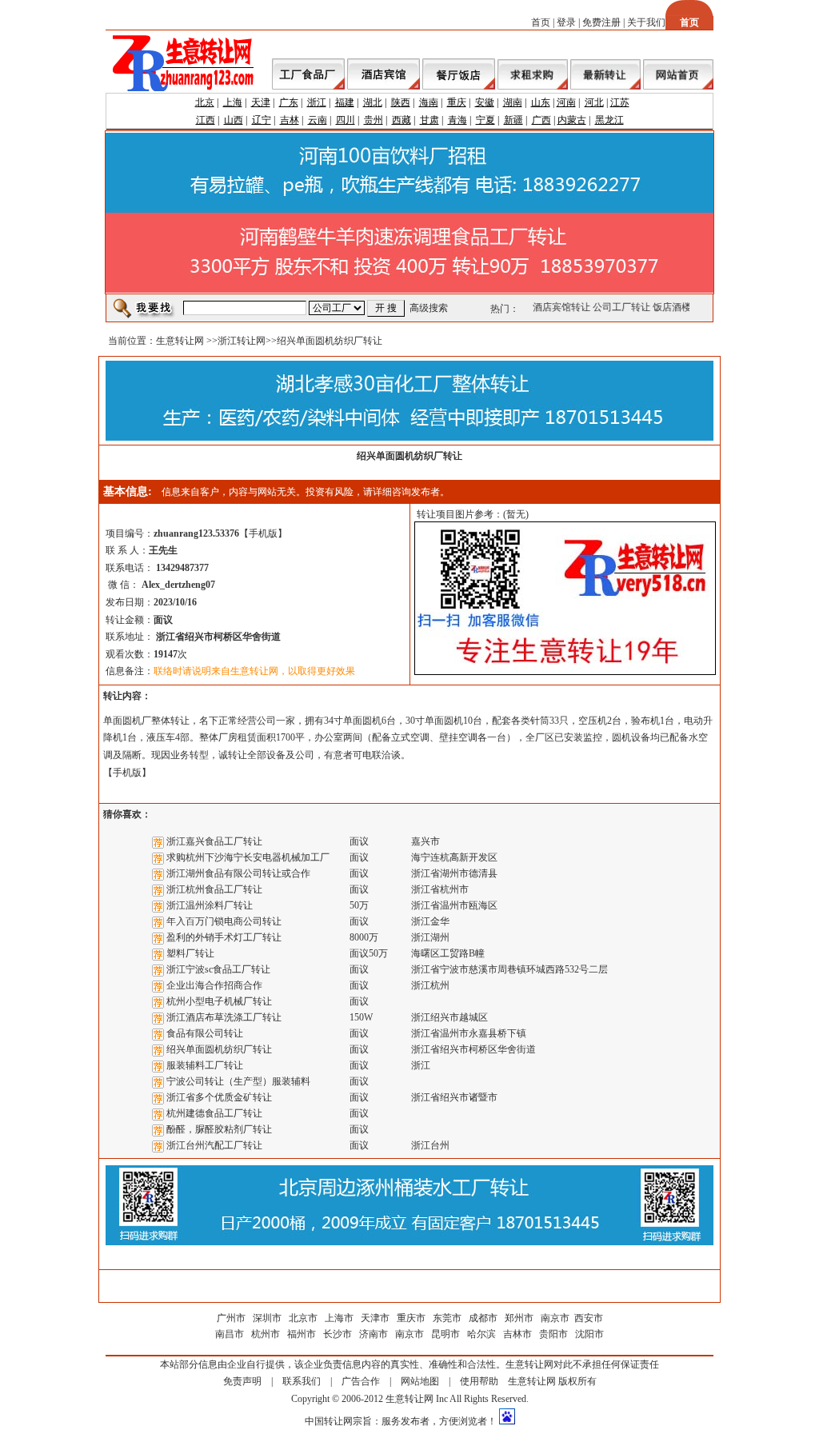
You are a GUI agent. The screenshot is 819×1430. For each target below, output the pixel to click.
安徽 (484, 102)
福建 (344, 102)
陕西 (400, 102)
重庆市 (411, 1318)
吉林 (289, 120)
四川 (345, 120)
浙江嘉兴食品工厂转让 (214, 841)
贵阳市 (553, 1334)
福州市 (301, 1334)
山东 (540, 102)
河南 (566, 102)
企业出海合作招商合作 (214, 985)
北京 (204, 102)
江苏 (619, 102)
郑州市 (519, 1318)
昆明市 (445, 1334)
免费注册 (601, 22)
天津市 (375, 1318)
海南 (428, 102)
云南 (317, 120)
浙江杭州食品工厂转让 (214, 889)
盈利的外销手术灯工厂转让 (224, 937)
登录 (566, 22)
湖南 (512, 102)
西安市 (588, 1318)
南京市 (555, 1318)
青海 (457, 120)
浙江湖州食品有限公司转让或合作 (238, 873)
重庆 (456, 102)
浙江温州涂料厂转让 (209, 905)
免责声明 (242, 1381)
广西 (541, 120)
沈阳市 (589, 1334)
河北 (594, 102)
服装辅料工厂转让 (204, 1065)
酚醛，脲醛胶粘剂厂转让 (219, 1129)
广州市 (231, 1318)
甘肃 (429, 120)
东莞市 (447, 1318)
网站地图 (420, 1381)
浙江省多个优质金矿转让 (219, 1097)
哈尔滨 (481, 1334)
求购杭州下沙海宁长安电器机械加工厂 (248, 857)
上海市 (339, 1318)
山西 (233, 120)
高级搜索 (429, 308)
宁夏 (485, 120)
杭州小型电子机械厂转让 (219, 1001)
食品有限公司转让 (204, 1033)
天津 (260, 102)
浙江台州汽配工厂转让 (214, 1145)
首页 (540, 22)
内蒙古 (571, 120)
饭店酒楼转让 (678, 307)
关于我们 (646, 22)
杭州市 (265, 1334)
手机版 (263, 533)
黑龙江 (609, 120)
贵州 (373, 120)
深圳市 (268, 1318)
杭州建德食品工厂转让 (214, 1113)
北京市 (303, 1318)
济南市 (373, 1334)
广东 (288, 102)
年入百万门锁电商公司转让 (224, 921)
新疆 (513, 120)
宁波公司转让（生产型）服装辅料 (238, 1081)
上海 (232, 102)
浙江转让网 (242, 340)
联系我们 (301, 1381)
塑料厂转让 (190, 953)
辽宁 (261, 120)
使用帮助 (479, 1381)
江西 (205, 120)
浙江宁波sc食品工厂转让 (218, 969)
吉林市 (517, 1334)
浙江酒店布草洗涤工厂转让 (224, 1017)
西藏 (401, 120)
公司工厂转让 (618, 307)
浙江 (316, 102)
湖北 (372, 102)
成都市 (483, 1318)
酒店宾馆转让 (558, 307)
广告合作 (361, 1381)
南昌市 (229, 1334)
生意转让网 (180, 340)
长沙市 (337, 1334)
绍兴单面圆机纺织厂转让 (219, 1049)
